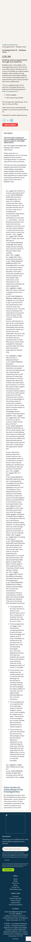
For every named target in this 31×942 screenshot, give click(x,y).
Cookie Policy (15, 902)
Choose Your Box (15, 898)
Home (15, 879)
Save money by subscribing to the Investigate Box (13, 789)
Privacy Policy (15, 900)
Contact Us (15, 887)
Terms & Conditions (15, 905)
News (16, 885)
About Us (15, 883)
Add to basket (10, 125)
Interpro (16, 938)
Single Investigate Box (10, 45)
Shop (15, 881)
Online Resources (15, 889)
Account (16, 896)
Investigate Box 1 (12, 91)
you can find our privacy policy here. (15, 866)
